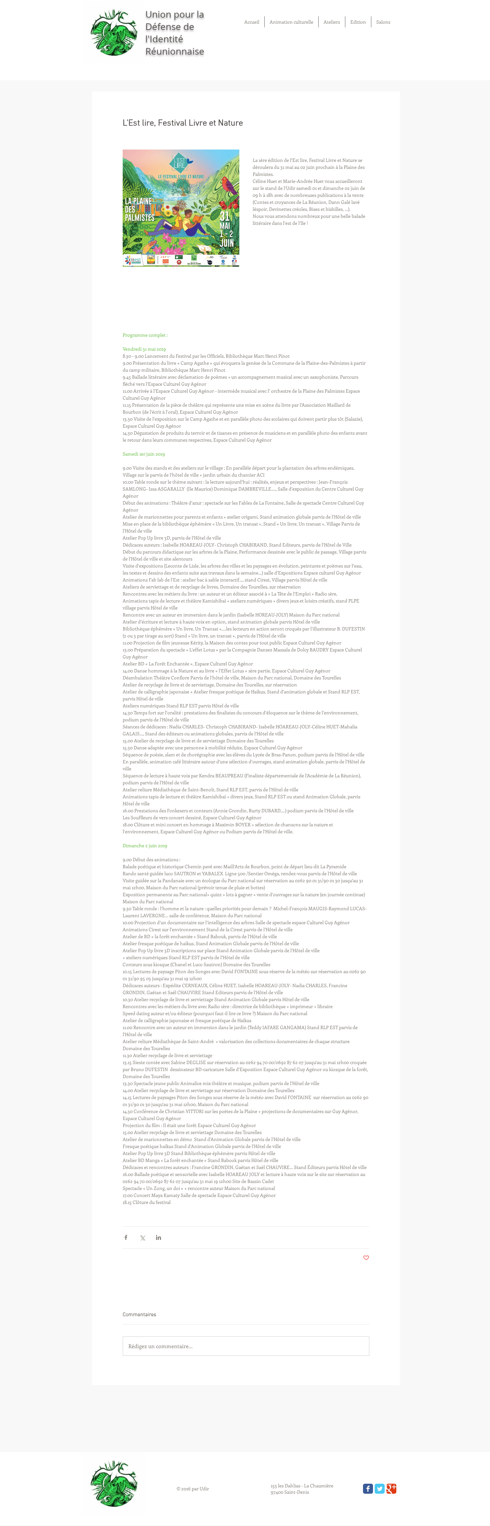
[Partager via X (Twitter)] (142, 1237)
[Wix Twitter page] (380, 1489)
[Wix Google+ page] (391, 1489)
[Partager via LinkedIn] (158, 1237)
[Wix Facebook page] (368, 1489)
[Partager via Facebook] (126, 1237)
